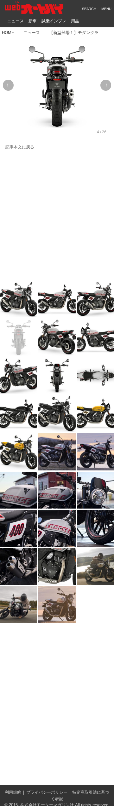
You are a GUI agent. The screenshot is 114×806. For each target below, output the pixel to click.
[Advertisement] (57, 215)
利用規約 (13, 792)
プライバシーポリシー (46, 792)
